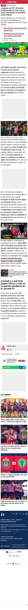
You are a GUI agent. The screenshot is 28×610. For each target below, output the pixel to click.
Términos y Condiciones (7, 537)
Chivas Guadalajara (7, 354)
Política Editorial (18, 538)
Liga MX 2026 (12, 5)
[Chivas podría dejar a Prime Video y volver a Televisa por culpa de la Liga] (14, 408)
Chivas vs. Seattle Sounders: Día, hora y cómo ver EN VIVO (14, 476)
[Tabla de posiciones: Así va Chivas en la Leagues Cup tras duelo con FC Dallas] (14, 490)
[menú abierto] (2, 2)
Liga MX (17, 354)
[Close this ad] (27, 605)
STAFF (13, 520)
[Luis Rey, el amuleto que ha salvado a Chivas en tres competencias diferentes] (14, 435)
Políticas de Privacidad (7, 538)
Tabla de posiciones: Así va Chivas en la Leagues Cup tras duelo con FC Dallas (14, 503)
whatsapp (7, 367)
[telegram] (23, 514)
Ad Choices (4, 540)
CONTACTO (19, 520)
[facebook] (13, 514)
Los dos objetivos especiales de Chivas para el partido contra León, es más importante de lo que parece (18, 274)
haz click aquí (14, 531)
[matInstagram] (16, 514)
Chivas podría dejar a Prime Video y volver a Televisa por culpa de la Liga (13, 421)
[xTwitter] (20, 514)
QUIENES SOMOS (5, 520)
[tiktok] (26, 514)
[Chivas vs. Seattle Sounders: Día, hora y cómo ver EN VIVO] (14, 463)
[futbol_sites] (6, 546)
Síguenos (21, 360)
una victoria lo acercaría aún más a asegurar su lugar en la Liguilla (14, 258)
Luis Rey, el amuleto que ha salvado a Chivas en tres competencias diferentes (14, 448)
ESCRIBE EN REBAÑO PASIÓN (8, 521)
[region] (14, 608)
